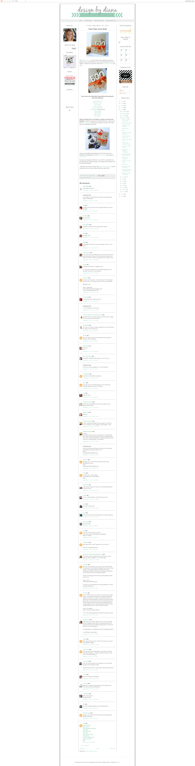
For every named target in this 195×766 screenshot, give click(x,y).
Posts (122, 90)
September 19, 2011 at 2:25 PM (90, 708)
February (124, 189)
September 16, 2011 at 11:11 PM (90, 426)
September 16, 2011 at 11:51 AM (90, 273)
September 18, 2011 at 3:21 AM (90, 615)
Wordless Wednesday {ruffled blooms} (126, 170)
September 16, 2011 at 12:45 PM (90, 320)
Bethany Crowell (97, 103)
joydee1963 (85, 484)
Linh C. (84, 674)
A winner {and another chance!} (126, 143)
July (123, 179)
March (123, 187)
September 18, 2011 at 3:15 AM (90, 588)
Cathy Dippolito (97, 106)
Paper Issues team (87, 60)
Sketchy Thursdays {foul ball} (126, 167)
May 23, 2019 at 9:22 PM (89, 742)
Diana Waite (85, 521)
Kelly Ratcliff (97, 112)
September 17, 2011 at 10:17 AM (90, 490)
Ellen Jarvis (85, 277)
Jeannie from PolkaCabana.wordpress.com (92, 554)
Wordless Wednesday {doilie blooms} (126, 155)
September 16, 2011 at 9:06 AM (90, 190)
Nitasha (84, 335)
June (123, 181)
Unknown (85, 564)
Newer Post (82, 748)
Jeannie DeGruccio (97, 101)
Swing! (123, 130)
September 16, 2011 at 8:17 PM (90, 378)
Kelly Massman (86, 252)
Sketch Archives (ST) (111, 20)
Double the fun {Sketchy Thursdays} (125, 151)
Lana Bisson (85, 661)
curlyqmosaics (86, 619)
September (124, 117)
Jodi (84, 704)
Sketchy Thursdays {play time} (126, 136)
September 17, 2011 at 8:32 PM (90, 549)
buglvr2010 (85, 412)
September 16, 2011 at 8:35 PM (90, 388)
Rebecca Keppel (86, 713)
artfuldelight (86, 186)
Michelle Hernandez (87, 421)
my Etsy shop (83, 156)
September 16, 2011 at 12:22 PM (90, 310)
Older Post (112, 748)
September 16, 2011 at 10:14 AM (90, 228)
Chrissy (84, 264)
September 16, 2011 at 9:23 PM (90, 397)
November (124, 113)
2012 (122, 107)
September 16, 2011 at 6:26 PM (90, 351)
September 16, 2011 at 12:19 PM (90, 301)
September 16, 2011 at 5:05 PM (90, 341)
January (124, 191)
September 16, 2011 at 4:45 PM (90, 330)
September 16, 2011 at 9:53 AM (90, 219)
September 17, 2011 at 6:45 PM (90, 537)
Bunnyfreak (85, 297)
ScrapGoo (85, 683)
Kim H (84, 382)
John (84, 723)
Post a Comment (85, 745)
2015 (122, 101)
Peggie (84, 639)
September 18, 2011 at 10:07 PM (90, 678)
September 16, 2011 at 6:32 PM (90, 360)
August (124, 177)
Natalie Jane (85, 346)
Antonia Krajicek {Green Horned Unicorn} (92, 314)
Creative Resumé (88, 20)
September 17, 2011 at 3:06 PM (90, 525)
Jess (84, 205)
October (124, 115)
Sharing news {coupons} (125, 158)
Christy (84, 495)
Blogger (118, 762)
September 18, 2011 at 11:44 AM (90, 644)
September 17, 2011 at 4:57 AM (90, 468)
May (123, 183)
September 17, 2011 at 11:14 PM (90, 559)
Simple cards (124, 164)
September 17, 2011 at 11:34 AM (90, 508)
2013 (122, 105)
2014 (122, 103)
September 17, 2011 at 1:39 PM (90, 517)
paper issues (88, 177)
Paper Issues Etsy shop (105, 166)
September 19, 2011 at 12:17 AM (90, 689)
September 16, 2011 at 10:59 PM (90, 416)
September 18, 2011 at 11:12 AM (90, 634)
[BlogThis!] (99, 175)
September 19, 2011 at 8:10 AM (90, 699)
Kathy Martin (86, 224)
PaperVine (85, 459)
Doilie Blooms (86, 122)
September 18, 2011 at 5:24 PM (90, 669)
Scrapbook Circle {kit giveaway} (126, 133)
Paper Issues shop (107, 63)
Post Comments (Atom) (91, 751)
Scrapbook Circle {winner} (125, 125)
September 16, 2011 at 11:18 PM (90, 441)
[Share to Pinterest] (104, 175)
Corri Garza (97, 104)
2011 (122, 109)
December (124, 111)
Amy (84, 393)
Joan (84, 530)
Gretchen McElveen (97, 108)
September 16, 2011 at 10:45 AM (90, 259)
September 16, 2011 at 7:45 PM (90, 369)
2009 (122, 196)
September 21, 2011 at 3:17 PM (90, 718)
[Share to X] (101, 175)
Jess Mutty (97, 116)
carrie (84, 504)
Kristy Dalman (97, 111)
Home (80, 20)
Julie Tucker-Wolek (87, 356)
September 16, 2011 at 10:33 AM (90, 247)
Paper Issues (86, 649)
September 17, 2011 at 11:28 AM (90, 499)
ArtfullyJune (85, 542)
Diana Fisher (93, 109)
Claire (84, 473)
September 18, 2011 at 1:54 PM (90, 656)
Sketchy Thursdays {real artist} (126, 120)
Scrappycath (86, 325)
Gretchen (85, 215)
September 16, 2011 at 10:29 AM (90, 237)
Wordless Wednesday (126, 123)
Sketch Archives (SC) (99, 20)
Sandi (84, 512)
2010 (122, 194)
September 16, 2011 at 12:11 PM (90, 292)
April (123, 185)
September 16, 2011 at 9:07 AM (90, 200)
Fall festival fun (125, 128)
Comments (123, 93)
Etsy (84, 177)
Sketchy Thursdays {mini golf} (126, 173)
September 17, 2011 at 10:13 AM (90, 480)
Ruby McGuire (97, 114)
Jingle (84, 242)
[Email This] (98, 175)
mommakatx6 (86, 374)
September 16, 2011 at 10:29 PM (90, 407)
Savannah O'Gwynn (87, 402)
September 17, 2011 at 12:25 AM (90, 454)
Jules (84, 233)
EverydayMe (86, 693)
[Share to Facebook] (102, 175)
